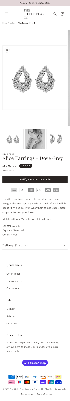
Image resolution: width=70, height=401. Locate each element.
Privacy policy (27, 394)
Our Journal (13, 288)
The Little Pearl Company (21, 389)
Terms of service (44, 394)
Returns (11, 316)
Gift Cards (12, 323)
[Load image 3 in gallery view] (56, 139)
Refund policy (61, 389)
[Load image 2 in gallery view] (35, 139)
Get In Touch (14, 273)
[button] (6, 14)
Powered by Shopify (43, 389)
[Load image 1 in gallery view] (13, 139)
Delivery (11, 308)
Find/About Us (14, 281)
